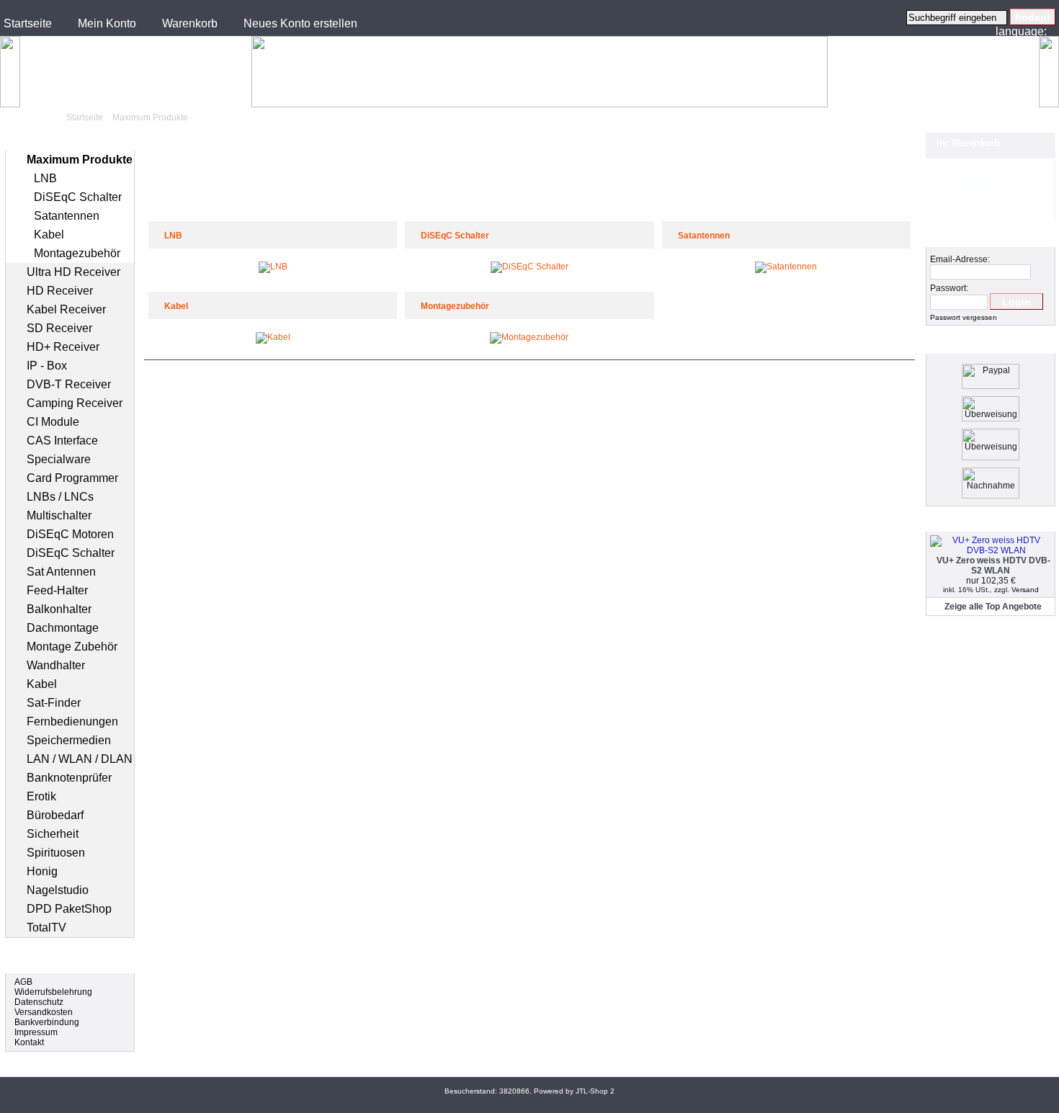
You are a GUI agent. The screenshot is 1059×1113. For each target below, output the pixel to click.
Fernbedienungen (72, 721)
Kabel (49, 234)
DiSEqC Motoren (70, 534)
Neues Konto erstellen (300, 23)
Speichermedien (69, 740)
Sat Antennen (61, 572)
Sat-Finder (54, 703)
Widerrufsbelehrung (53, 992)
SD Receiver (59, 328)
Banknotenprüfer (69, 778)
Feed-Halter (57, 590)
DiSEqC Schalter (78, 197)
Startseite (28, 23)
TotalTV (46, 927)
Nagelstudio (58, 890)
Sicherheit (53, 834)
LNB (45, 178)
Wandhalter (56, 665)
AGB (23, 982)
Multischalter (59, 515)
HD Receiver (60, 291)
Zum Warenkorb (998, 205)
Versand (1025, 590)
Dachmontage (63, 628)
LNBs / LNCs (60, 497)
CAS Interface (62, 440)
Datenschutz (38, 1002)
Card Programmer (72, 478)
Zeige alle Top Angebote (993, 607)
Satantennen (66, 216)
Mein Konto (107, 23)
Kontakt (29, 1042)
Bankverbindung (46, 1022)
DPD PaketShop (69, 909)
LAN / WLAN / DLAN (80, 759)
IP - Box (47, 365)
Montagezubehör (77, 253)
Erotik (41, 796)
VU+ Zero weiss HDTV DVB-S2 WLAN (993, 565)
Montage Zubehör (72, 646)
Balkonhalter (59, 609)
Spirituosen (56, 852)
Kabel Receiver (66, 309)
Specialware (59, 459)
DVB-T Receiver (69, 384)
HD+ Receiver (63, 347)
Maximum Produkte (150, 117)
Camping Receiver (74, 403)
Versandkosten (43, 1012)
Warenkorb (190, 23)
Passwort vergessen (963, 317)
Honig (42, 871)
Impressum (36, 1032)
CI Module (53, 422)
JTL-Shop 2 (595, 1091)
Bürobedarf (55, 815)
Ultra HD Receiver (73, 272)
